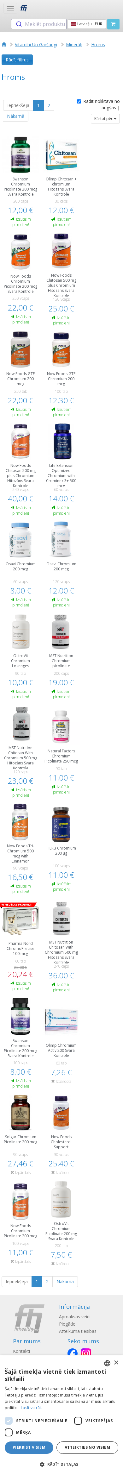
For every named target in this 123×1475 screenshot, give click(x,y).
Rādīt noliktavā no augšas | (101, 104)
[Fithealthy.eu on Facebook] (72, 1353)
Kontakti (21, 1351)
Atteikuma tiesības (78, 1331)
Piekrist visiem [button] (29, 1447)
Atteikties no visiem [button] (87, 1447)
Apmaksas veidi (75, 1317)
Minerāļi (74, 44)
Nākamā (15, 116)
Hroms (98, 44)
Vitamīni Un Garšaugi (36, 44)
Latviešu (89, 24)
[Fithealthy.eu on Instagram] (86, 1353)
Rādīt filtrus (17, 60)
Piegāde (67, 1324)
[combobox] (39, 24)
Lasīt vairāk (31, 1407)
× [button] (116, 1362)
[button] (61, 1464)
